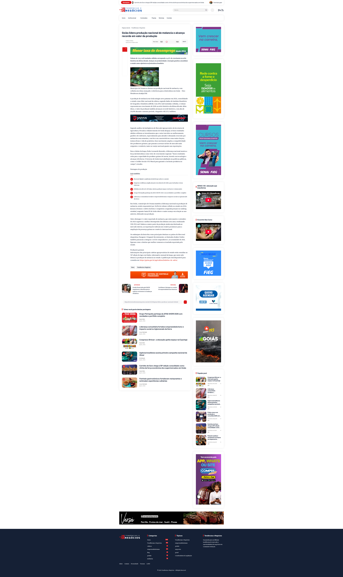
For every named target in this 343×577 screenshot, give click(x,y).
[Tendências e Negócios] (130, 12)
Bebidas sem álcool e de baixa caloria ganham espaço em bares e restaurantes (158, 189)
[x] (124, 59)
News (132, 267)
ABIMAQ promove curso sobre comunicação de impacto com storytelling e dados (209, 2)
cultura (157, 546)
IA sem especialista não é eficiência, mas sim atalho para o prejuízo (153, 2)
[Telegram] (124, 63)
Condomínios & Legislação (183, 555)
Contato (169, 18)
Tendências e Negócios (138, 28)
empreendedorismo (157, 549)
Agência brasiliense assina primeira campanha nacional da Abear (163, 354)
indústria (157, 559)
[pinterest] (124, 73)
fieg (157, 552)
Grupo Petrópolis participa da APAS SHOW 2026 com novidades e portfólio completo (160, 193)
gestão (157, 555)
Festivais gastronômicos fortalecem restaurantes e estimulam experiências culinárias (160, 379)
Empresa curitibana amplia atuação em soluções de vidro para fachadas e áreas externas (158, 184)
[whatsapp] (124, 68)
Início (123, 18)
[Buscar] (206, 10)
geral (176, 552)
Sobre (121, 564)
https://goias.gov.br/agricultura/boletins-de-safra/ (158, 260)
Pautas (154, 18)
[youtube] (222, 564)
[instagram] (217, 564)
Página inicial (126, 28)
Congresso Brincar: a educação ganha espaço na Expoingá (163, 340)
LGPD (148, 564)
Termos (142, 564)
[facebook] (124, 54)
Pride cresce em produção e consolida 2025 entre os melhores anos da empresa (214, 414)
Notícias (161, 18)
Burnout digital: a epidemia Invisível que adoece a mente (151, 179)
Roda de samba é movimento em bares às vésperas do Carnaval (214, 437)
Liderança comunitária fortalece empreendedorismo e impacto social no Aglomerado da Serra (160, 198)
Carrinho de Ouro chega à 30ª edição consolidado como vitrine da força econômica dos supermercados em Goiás (162, 367)
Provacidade (134, 564)
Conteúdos (143, 18)
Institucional (132, 18)
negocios (178, 549)
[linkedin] (220, 564)
